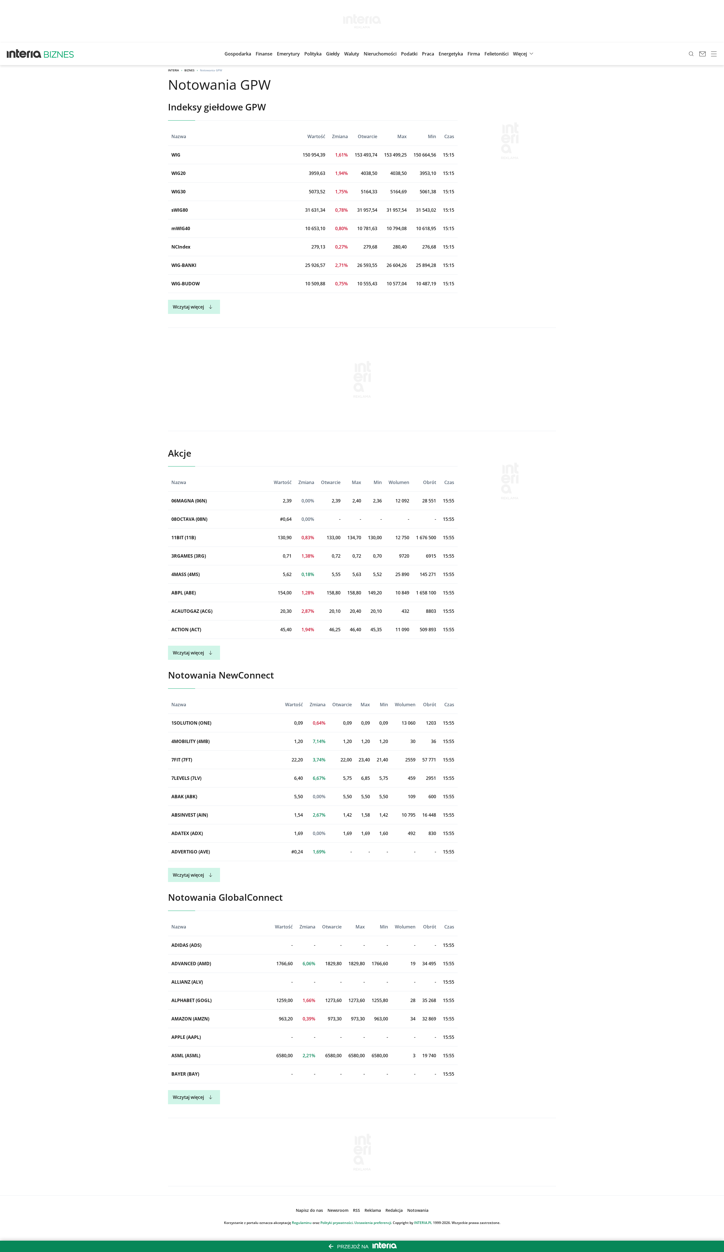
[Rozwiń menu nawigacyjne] (713, 54)
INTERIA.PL (423, 1222)
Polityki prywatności (336, 1222)
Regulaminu (302, 1222)
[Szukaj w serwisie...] (691, 54)
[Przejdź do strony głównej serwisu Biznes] (59, 53)
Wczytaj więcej (188, 307)
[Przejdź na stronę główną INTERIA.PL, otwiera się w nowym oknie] (24, 53)
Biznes (189, 70)
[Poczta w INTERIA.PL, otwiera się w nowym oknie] (702, 54)
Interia (173, 70)
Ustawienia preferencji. (373, 1223)
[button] (333, 54)
